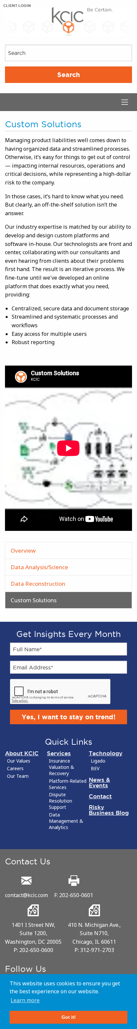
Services (59, 753)
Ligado (98, 761)
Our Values (18, 761)
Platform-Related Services (67, 784)
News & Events (99, 782)
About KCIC (22, 753)
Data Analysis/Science (39, 567)
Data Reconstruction (38, 583)
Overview (23, 550)
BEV (95, 769)
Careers (15, 769)
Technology (105, 753)
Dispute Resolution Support (60, 801)
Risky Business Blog (109, 809)
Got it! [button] (69, 1017)
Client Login (17, 6)
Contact (100, 796)
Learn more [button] (25, 1000)
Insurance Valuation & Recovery (61, 767)
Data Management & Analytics (66, 821)
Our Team (18, 776)
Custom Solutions (34, 600)
